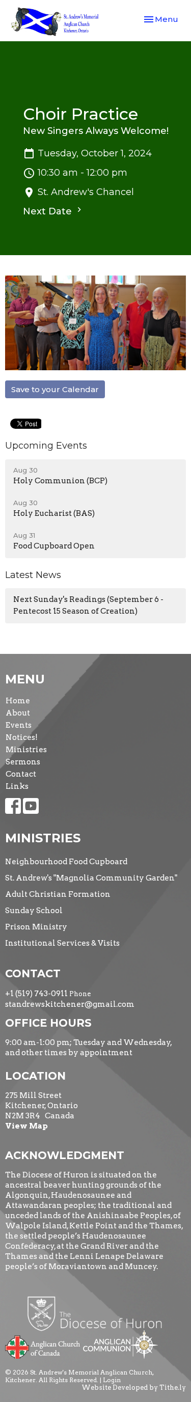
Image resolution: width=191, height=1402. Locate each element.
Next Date (48, 211)
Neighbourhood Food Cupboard (66, 861)
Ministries (26, 749)
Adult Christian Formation (58, 894)
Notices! (22, 737)
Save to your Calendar (55, 389)
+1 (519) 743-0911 (36, 993)
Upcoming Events (46, 445)
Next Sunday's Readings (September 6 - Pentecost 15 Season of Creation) (88, 605)
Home (18, 700)
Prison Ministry (36, 926)
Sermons (23, 761)
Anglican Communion (120, 1344)
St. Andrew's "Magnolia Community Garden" (91, 878)
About (18, 713)
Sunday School (34, 910)
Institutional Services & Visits (62, 943)
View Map (26, 1126)
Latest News (33, 575)
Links (17, 786)
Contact (21, 774)
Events (19, 725)
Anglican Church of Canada (43, 1346)
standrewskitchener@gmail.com (69, 1004)
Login (112, 1380)
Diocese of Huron (98, 1313)
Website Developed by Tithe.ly (133, 1387)
